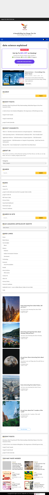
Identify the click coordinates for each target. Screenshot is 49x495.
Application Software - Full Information (12, 137)
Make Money (6, 240)
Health (4, 267)
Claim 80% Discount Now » (24, 61)
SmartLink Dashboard (8, 203)
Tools (4, 290)
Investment (6, 256)
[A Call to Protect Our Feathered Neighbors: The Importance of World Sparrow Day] (28, 465)
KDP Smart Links (7, 197)
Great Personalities (8, 264)
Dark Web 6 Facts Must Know (29, 145)
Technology (6, 84)
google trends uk (7, 194)
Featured (5, 262)
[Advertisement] (24, 9)
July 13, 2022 (37, 75)
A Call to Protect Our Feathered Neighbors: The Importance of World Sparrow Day (23, 111)
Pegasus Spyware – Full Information (32, 131)
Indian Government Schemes (11, 253)
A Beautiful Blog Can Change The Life (24, 33)
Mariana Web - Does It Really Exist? (11, 145)
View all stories (24, 429)
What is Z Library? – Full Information (39, 485)
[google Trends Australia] (7, 485)
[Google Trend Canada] (7, 475)
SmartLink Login (7, 205)
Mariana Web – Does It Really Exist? (34, 134)
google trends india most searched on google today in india (17, 192)
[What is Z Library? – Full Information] (28, 485)
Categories (5, 161)
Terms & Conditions (7, 208)
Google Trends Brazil (8, 118)
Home (4, 237)
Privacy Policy (6, 200)
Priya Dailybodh (29, 75)
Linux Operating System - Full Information (13, 134)
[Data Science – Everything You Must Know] (13, 78)
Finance (4, 248)
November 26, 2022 (17, 477)
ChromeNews (32, 493)
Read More (28, 83)
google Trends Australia (9, 122)
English (38, 493)
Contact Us (5, 189)
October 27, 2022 (38, 487)
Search (6, 92)
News (5, 245)
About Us (5, 186)
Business (6, 250)
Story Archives (6, 270)
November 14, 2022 (17, 487)
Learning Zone (37, 483)
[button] (2, 39)
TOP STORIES (6, 243)
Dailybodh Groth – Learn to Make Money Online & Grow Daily (18, 287)
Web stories (7, 272)
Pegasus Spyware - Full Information (11, 140)
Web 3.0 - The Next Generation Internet (12, 131)
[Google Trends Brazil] (28, 475)
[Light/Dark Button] (44, 39)
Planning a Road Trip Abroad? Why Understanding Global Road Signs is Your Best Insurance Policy (17, 467)
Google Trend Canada (8, 114)
